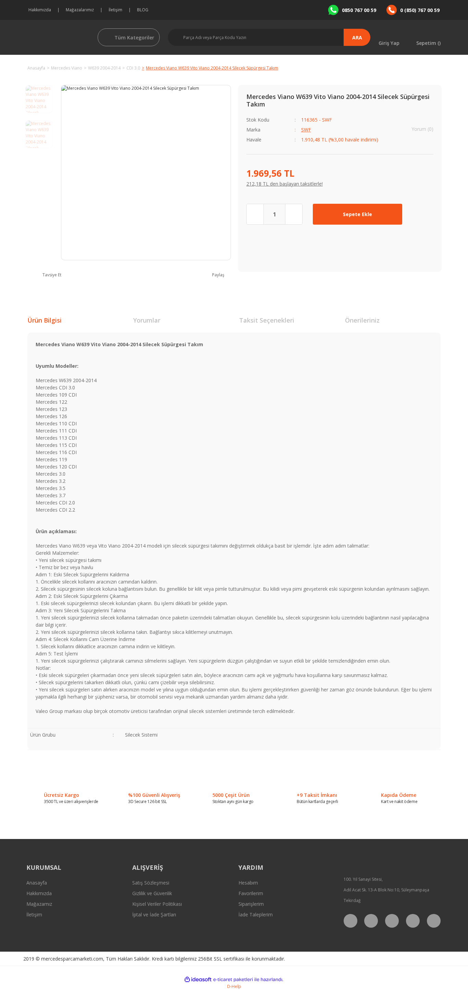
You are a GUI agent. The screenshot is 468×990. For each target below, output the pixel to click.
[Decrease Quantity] (255, 214)
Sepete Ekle (357, 214)
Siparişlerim (251, 904)
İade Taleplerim (255, 914)
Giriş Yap (389, 43)
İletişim (115, 10)
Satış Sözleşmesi (150, 882)
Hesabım (248, 882)
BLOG (142, 10)
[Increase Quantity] (293, 214)
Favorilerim (250, 893)
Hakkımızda (39, 10)
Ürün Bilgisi (44, 320)
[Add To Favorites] (422, 214)
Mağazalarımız (80, 10)
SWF (306, 129)
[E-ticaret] (233, 979)
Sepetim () (428, 43)
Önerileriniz (362, 320)
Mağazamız (39, 904)
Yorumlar (146, 320)
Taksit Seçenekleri (266, 320)
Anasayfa (36, 882)
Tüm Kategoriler (134, 37)
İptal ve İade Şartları (154, 914)
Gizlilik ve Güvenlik (152, 893)
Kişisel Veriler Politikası (157, 904)
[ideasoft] (198, 979)
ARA (357, 37)
